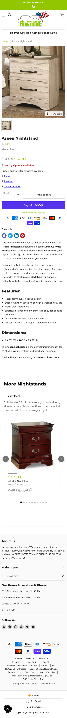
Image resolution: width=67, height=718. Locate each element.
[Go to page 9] (43, 502)
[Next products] (61, 459)
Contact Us (43, 658)
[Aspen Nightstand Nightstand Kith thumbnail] (6, 125)
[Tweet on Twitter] (10, 235)
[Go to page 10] (46, 502)
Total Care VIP (12, 186)
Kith (7, 143)
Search (18, 658)
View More (14, 396)
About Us (29, 658)
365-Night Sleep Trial (33, 679)
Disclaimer (30, 672)
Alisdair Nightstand (18, 481)
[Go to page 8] (40, 502)
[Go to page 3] (26, 502)
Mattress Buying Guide (41, 675)
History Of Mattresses (15, 668)
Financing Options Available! (18, 165)
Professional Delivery (17, 665)
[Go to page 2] (24, 502)
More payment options (33, 212)
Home (5, 41)
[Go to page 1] (21, 502)
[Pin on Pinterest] (22, 235)
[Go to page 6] (35, 502)
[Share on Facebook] (4, 235)
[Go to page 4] (29, 502)
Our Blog (47, 662)
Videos (34, 665)
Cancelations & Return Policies (44, 668)
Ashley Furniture (15, 484)
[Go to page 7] (37, 502)
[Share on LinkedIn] (16, 235)
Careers (45, 665)
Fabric (7, 176)
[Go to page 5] (32, 502)
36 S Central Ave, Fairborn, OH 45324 (21, 591)
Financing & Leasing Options (25, 662)
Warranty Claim (19, 675)
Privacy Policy (14, 672)
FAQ (54, 665)
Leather (8, 181)
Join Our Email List (47, 672)
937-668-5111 (9, 610)
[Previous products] (6, 459)
